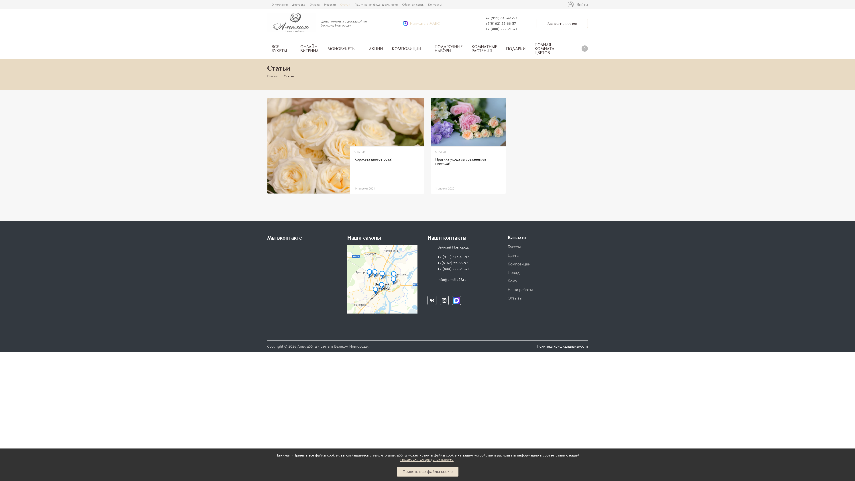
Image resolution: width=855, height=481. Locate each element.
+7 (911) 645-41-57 (501, 18)
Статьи (345, 4)
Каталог (517, 237)
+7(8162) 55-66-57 (501, 23)
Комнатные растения (484, 48)
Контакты (435, 4)
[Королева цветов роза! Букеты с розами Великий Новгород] (345, 146)
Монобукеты (342, 48)
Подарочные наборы (449, 48)
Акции (376, 48)
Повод (514, 272)
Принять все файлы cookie (428, 471)
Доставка (298, 4)
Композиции (406, 48)
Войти (582, 4)
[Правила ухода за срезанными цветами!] (468, 122)
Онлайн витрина (309, 48)
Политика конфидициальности (562, 346)
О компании (280, 4)
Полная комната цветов (544, 48)
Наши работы (520, 289)
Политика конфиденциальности (376, 4)
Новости (330, 4)
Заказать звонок (562, 23)
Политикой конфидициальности (427, 460)
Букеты (514, 246)
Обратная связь (413, 4)
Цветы (513, 255)
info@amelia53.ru (452, 279)
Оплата (315, 4)
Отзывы (515, 298)
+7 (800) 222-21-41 (501, 28)
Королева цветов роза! (373, 159)
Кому (512, 280)
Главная (272, 76)
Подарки (516, 48)
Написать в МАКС (425, 23)
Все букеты (279, 48)
